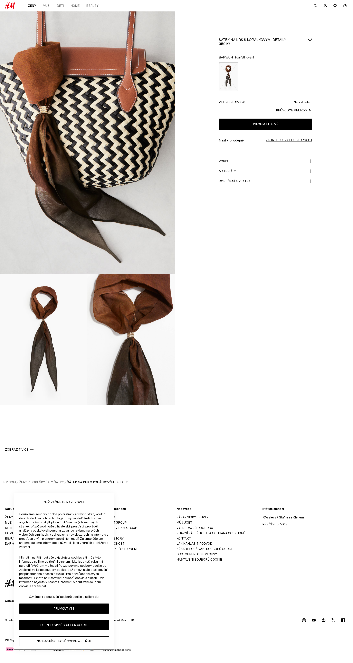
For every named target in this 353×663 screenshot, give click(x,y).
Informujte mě (265, 124)
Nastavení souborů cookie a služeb (64, 641)
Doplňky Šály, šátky (47, 482)
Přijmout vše (64, 608)
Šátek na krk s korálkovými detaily (97, 482)
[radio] (228, 77)
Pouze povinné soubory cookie (64, 625)
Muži (46, 5)
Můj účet (184, 522)
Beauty (92, 5)
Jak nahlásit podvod (194, 543)
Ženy (32, 5)
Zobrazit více (17, 449)
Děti (60, 5)
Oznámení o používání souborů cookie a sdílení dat (64, 596)
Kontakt (183, 538)
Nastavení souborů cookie (199, 559)
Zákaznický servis (192, 517)
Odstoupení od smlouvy (196, 554)
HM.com (9, 482)
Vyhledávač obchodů (194, 528)
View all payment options (115, 649)
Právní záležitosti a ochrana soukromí (210, 533)
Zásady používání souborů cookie (205, 549)
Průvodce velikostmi (294, 110)
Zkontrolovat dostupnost (289, 140)
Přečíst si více (274, 524)
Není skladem (303, 102)
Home (75, 5)
